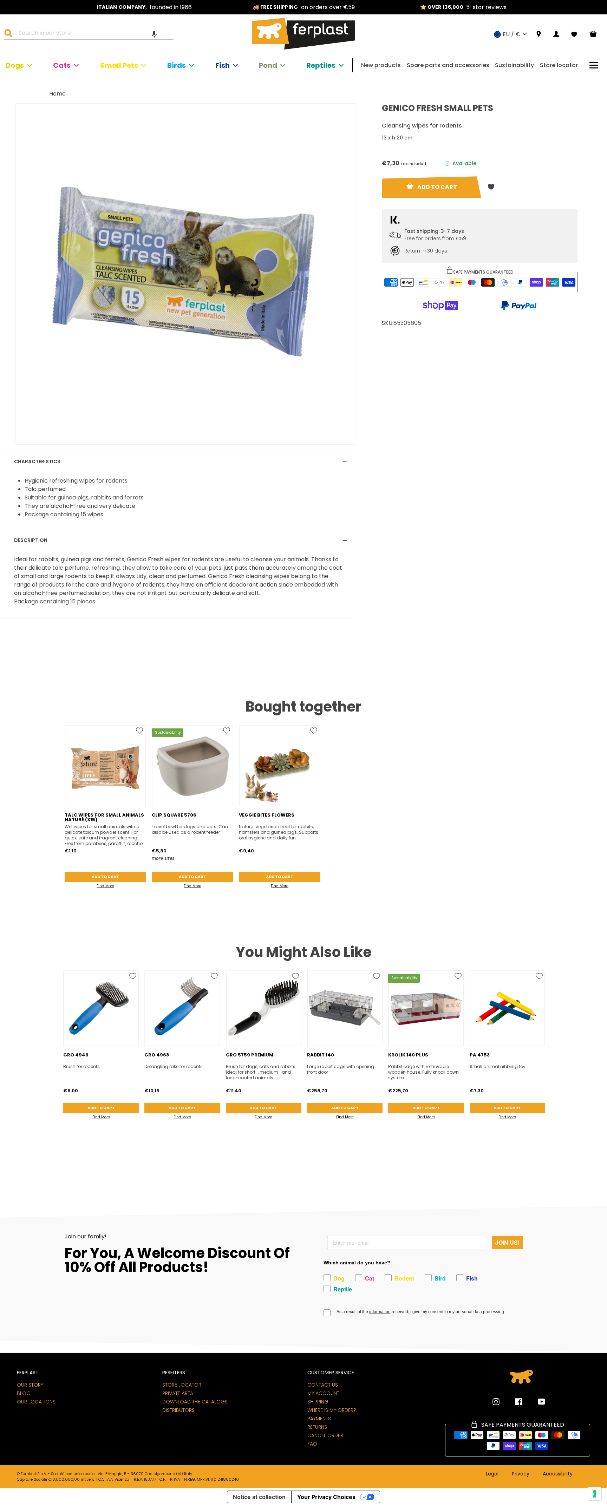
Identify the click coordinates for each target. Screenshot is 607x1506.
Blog (24, 1393)
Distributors (178, 1410)
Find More (105, 886)
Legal (492, 1474)
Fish (222, 65)
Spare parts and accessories (448, 65)
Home (57, 94)
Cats (62, 65)
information (380, 1311)
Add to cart (105, 876)
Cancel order (325, 1435)
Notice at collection (259, 1496)
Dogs (15, 65)
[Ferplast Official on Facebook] (513, 1401)
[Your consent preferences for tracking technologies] (594, 1493)
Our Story (30, 1384)
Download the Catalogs (195, 1401)
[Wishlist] (574, 34)
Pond (268, 65)
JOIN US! (507, 1242)
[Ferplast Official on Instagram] (496, 1401)
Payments (319, 1418)
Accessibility (558, 1474)
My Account (323, 1393)
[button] (154, 34)
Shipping (317, 1401)
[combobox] (93, 34)
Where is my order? (331, 1410)
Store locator (559, 65)
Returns (317, 1427)
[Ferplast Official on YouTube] (536, 1401)
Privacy (520, 1474)
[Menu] (593, 65)
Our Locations (36, 1401)
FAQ (312, 1443)
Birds (176, 65)
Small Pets (119, 65)
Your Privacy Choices (326, 1496)
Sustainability (514, 65)
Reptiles (320, 65)
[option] (144, 7)
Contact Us (322, 1384)
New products (381, 65)
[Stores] (538, 34)
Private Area (177, 1393)
